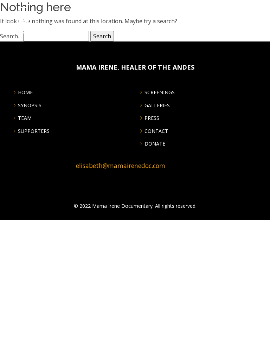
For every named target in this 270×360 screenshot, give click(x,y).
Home (25, 92)
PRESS (151, 118)
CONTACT (156, 131)
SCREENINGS (159, 92)
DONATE (154, 143)
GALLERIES (157, 105)
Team (25, 118)
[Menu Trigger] (260, 9)
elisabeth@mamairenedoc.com (120, 165)
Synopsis (29, 105)
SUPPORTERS (34, 131)
